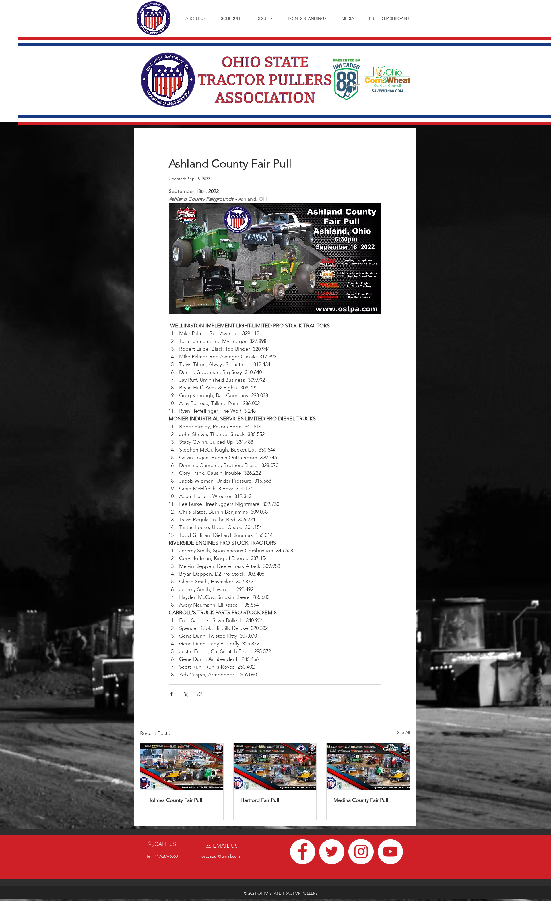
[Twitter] (331, 851)
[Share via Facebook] (171, 694)
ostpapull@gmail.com (220, 856)
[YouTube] (390, 851)
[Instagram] (361, 851)
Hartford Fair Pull (259, 800)
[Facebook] (302, 851)
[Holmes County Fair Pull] (181, 766)
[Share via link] (199, 694)
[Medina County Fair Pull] (368, 766)
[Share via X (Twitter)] (185, 694)
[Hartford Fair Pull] (275, 766)
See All (403, 732)
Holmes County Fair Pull (174, 800)
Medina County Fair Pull (360, 800)
